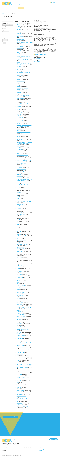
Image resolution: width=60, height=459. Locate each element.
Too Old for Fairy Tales (21, 357)
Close (18, 76)
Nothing (18, 268)
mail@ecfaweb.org (27, 449)
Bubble (18, 69)
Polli (17, 283)
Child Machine (19, 75)
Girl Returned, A (20, 139)
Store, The (19, 319)
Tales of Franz (19, 333)
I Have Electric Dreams (21, 169)
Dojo (17, 94)
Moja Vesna (19, 234)
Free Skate (19, 123)
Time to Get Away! (20, 354)
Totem (18, 360)
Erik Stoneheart (20, 101)
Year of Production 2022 (22, 21)
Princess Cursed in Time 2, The (23, 286)
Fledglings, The (20, 121)
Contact (40, 447)
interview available (41, 54)
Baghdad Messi (20, 50)
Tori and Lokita (20, 358)
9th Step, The (19, 24)
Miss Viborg (19, 231)
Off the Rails (19, 269)
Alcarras (18, 27)
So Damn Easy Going (21, 316)
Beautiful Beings (20, 53)
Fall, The (18, 108)
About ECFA (6, 8)
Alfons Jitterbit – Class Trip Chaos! (24, 30)
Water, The (19, 387)
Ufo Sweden (19, 374)
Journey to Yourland (21, 181)
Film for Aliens (20, 117)
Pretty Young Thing (21, 285)
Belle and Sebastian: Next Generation (24, 56)
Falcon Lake (19, 106)
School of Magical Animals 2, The (23, 299)
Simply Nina (19, 305)
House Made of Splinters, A (22, 155)
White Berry (19, 394)
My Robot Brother (20, 251)
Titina (18, 355)
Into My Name (19, 176)
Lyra (17, 221)
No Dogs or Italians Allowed (22, 265)
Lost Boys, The (20, 212)
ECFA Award (13, 8)
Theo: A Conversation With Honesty (24, 339)
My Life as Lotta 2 (20, 247)
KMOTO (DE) (37, 58)
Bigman (18, 62)
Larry (18, 198)
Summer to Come (20, 323)
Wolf (17, 401)
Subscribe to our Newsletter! (11, 416)
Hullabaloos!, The (20, 165)
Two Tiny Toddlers (20, 372)
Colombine (19, 79)
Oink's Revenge (20, 271)
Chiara (18, 71)
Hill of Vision (19, 153)
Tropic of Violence (20, 362)
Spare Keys (19, 317)
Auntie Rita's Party (20, 46)
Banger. (18, 52)
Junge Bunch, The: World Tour (23, 184)
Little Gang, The (20, 204)
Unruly (18, 378)
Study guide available (6, 34)
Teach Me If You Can (21, 335)
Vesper (18, 382)
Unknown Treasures (21, 377)
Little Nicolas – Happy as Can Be (23, 205)
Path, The (19, 280)
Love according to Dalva (21, 214)
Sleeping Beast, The (21, 314)
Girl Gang (18, 136)
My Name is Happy (20, 248)
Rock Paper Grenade (21, 295)
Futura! (18, 130)
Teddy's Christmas (20, 336)
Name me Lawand (20, 252)
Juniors (18, 187)
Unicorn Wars (19, 375)
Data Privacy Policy (43, 449)
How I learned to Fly (21, 157)
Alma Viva (19, 33)
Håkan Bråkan (19, 147)
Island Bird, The (20, 177)
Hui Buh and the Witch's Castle (23, 163)
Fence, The (19, 114)
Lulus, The (19, 219)
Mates (18, 224)
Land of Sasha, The (20, 196)
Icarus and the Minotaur (21, 171)
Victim (18, 384)
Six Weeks (19, 311)
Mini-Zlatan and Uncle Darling (23, 228)
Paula (18, 282)
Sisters (18, 310)
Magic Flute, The (20, 222)
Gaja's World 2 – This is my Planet (23, 132)
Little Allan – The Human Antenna (24, 201)
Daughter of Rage (20, 82)
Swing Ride (19, 332)
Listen (18, 199)
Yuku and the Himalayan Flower (23, 406)
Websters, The (20, 391)
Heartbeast (19, 150)
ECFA (3, 13)
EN (51, 2)
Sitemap (40, 450)
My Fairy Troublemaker (21, 240)
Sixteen (18, 313)
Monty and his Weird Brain (22, 235)
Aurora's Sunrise (20, 48)
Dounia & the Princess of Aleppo (23, 95)
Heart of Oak (19, 149)
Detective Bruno (20, 90)
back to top (54, 439)
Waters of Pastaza (20, 390)
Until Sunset (19, 380)
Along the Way (20, 36)
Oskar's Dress (19, 278)
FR (54, 2)
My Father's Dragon (21, 242)
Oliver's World (19, 274)
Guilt (18, 146)
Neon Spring (19, 257)
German (42, 55)
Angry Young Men (20, 39)
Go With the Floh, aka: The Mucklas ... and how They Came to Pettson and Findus (24, 143)
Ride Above (19, 291)
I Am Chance (19, 167)
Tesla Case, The (20, 338)
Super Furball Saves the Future (23, 329)
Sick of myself (19, 304)
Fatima (18, 111)
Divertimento (19, 92)
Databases (20, 8)
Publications (28, 8)
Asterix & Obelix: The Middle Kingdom (24, 42)
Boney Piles (19, 66)
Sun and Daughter (20, 326)
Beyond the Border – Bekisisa (23, 59)
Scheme (18, 298)
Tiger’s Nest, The (20, 352)
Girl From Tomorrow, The (22, 134)
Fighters (18, 115)
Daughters (19, 86)
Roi (17, 296)
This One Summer (20, 345)
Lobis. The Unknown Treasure (23, 210)
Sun (17, 325)
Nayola (18, 254)
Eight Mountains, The (21, 98)
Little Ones (19, 208)
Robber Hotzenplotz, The (22, 292)
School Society (20, 302)
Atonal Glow (19, 44)
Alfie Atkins (19, 29)
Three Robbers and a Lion (22, 347)
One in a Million (20, 275)
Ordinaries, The (20, 277)
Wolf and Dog (19, 403)
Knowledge (36, 8)
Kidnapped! (19, 192)
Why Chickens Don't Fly (21, 396)
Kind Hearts (19, 193)
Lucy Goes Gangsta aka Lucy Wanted (24, 217)
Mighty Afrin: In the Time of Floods (24, 225)
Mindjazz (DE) (37, 61)
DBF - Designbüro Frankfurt (17, 455)
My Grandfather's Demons (22, 244)
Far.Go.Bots (19, 109)
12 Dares (18, 23)
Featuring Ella (19, 112)
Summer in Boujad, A (21, 320)
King (17, 195)
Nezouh (18, 260)
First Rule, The (20, 120)
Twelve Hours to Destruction (22, 367)
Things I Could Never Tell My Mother (24, 342)
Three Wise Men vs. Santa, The (23, 349)
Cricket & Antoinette (21, 81)
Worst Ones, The (20, 404)
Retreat (18, 289)
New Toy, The (19, 258)
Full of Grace (19, 129)
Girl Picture (19, 137)
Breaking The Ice (20, 67)
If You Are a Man (20, 174)
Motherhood (19, 238)
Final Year (19, 118)
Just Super (19, 189)
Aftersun (18, 26)
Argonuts (18, 40)
